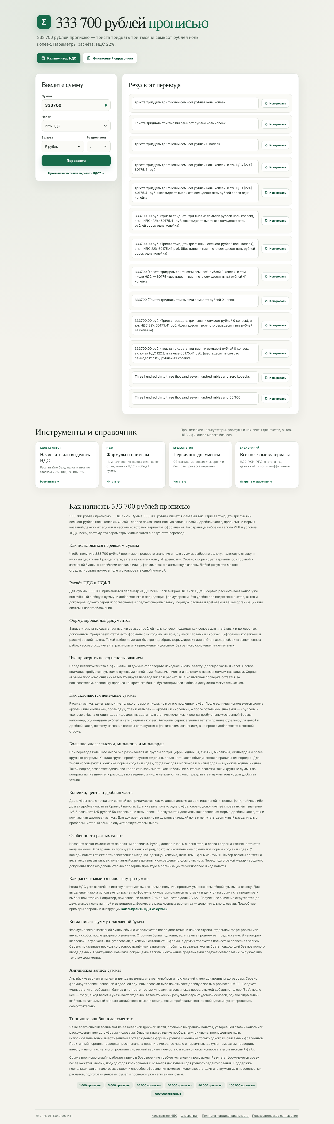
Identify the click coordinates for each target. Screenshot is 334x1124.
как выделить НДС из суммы (144, 909)
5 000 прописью (119, 1085)
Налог (46, 117)
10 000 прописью (149, 1085)
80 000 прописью (210, 1085)
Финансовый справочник (113, 58)
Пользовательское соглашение (275, 1115)
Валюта (47, 137)
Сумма (47, 96)
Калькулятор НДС (61, 58)
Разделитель (97, 137)
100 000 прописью (242, 1085)
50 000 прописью (179, 1085)
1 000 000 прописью (167, 1093)
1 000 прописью (90, 1085)
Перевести (76, 160)
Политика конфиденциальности (225, 1115)
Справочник (189, 1115)
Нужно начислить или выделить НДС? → (76, 173)
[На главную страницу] (44, 22)
